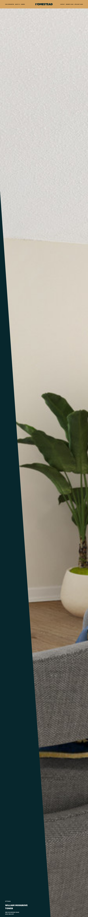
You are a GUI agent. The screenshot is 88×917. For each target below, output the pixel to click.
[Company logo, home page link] (44, 4)
